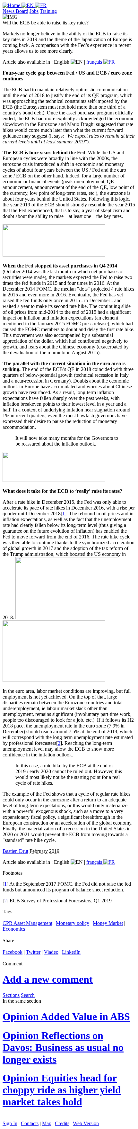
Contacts (30, 1123)
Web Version (86, 1123)
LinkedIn (71, 952)
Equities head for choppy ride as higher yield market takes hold (62, 1089)
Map (46, 1123)
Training (48, 11)
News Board (15, 11)
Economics (14, 929)
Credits (62, 1123)
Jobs (34, 11)
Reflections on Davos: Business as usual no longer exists (63, 1047)
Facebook (12, 952)
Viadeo (51, 952)
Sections (11, 995)
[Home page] (12, 5)
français (94, 62)
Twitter (33, 952)
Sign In (10, 1123)
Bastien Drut (15, 851)
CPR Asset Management (27, 923)
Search (28, 995)
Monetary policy (72, 923)
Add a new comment (48, 979)
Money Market (108, 923)
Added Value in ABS (66, 1016)
